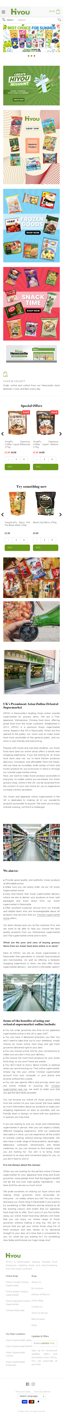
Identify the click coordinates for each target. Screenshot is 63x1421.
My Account (37, 1289)
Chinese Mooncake (15, 1311)
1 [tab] (28, 56)
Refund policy (38, 1319)
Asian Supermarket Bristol (19, 1346)
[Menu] (3, 12)
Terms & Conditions (42, 1392)
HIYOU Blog (37, 1301)
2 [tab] (31, 56)
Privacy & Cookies (23, 1392)
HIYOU (27, 1411)
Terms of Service (40, 1313)
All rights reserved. (37, 1411)
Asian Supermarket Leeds (18, 1340)
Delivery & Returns (41, 1295)
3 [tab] (34, 56)
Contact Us (37, 1307)
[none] (2, 38)
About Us (36, 1282)
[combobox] (39, 20)
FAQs (34, 1325)
